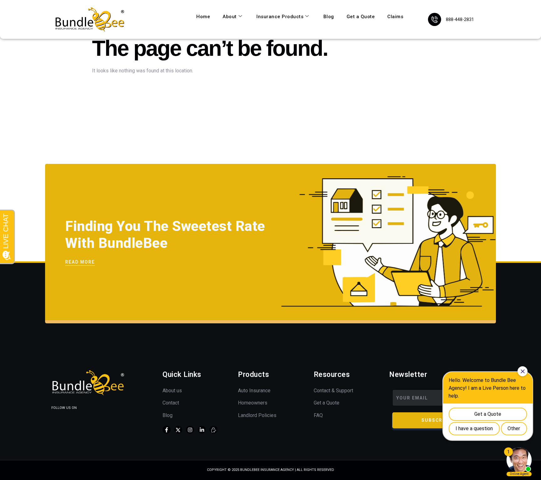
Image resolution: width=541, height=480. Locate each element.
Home (203, 16)
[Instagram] (190, 430)
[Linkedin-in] (202, 430)
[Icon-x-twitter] (178, 430)
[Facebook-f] (166, 430)
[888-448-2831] (434, 19)
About (230, 16)
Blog (328, 16)
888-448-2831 (460, 19)
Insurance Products (279, 16)
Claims (395, 16)
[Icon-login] (213, 430)
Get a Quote (361, 16)
